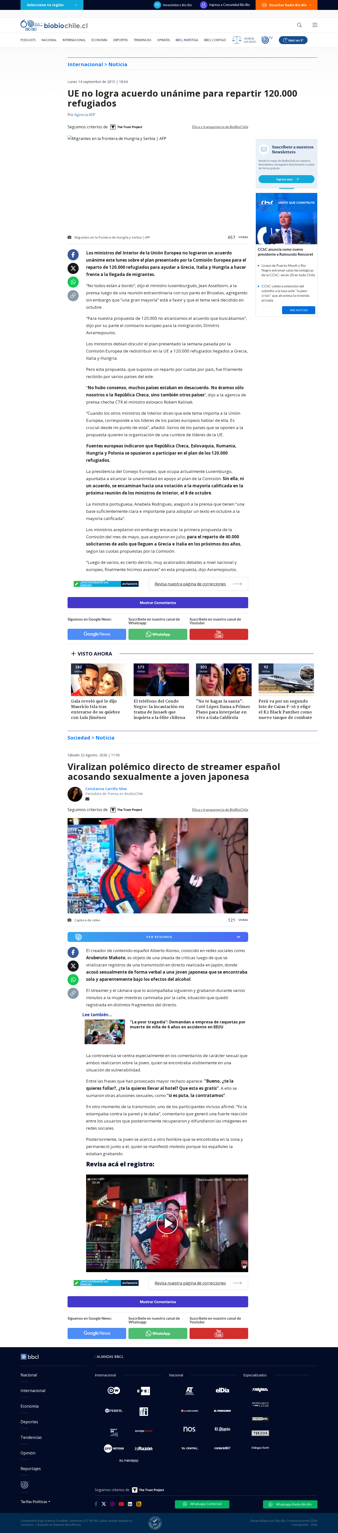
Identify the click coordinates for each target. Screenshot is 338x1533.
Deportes (120, 40)
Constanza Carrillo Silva (106, 788)
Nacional (49, 40)
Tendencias (142, 40)
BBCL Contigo (215, 40)
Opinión (163, 40)
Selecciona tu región (45, 4)
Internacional (74, 40)
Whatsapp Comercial (205, 1504)
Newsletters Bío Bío (177, 5)
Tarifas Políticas (34, 1501)
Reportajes (31, 1468)
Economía (99, 40)
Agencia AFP (84, 115)
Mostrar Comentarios (158, 603)
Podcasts (28, 40)
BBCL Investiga (187, 40)
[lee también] (106, 1031)
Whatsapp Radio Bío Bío (293, 1504)
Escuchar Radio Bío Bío (288, 5)
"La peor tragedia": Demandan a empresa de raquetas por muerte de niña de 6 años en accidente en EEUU (187, 1024)
